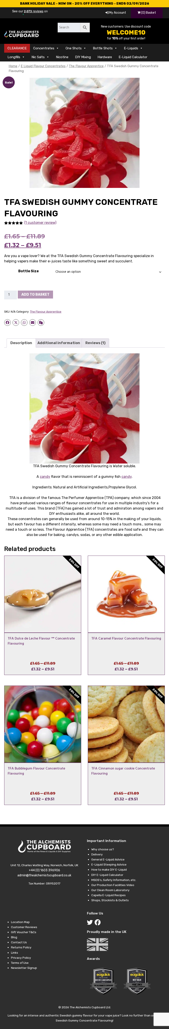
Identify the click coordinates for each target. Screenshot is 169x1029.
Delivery (97, 854)
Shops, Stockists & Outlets (110, 900)
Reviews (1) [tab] (95, 343)
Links (14, 952)
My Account (117, 13)
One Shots (74, 48)
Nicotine (62, 57)
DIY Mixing (83, 57)
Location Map (20, 922)
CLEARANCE (17, 48)
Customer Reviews (24, 927)
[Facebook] (98, 923)
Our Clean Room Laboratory (110, 890)
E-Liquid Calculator (133, 57)
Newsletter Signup (24, 968)
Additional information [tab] (58, 343)
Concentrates (43, 48)
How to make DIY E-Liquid (109, 869)
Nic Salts (38, 57)
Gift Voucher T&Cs (23, 932)
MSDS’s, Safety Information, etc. (113, 880)
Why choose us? (102, 849)
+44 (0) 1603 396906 (44, 870)
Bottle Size (28, 271)
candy (45, 477)
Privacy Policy (21, 957)
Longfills (13, 57)
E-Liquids (131, 48)
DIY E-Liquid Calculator (107, 875)
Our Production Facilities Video (112, 885)
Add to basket (35, 294)
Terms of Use (20, 962)
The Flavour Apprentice (86, 66)
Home (13, 66)
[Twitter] (91, 923)
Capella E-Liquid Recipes (108, 895)
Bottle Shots (103, 48)
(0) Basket (148, 13)
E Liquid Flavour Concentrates (43, 66)
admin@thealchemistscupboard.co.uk (44, 875)
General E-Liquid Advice (108, 859)
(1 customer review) (40, 223)
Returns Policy (21, 947)
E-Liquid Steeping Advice (109, 864)
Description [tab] (21, 343)
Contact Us (19, 942)
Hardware (104, 57)
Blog (14, 937)
